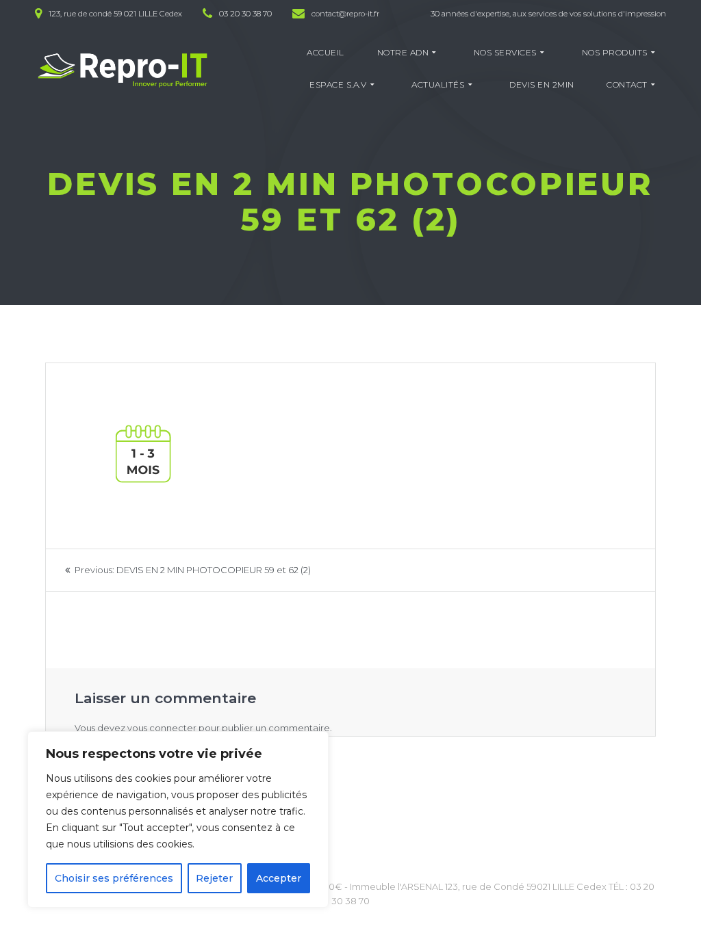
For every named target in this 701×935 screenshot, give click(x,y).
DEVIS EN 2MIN (541, 84)
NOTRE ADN (403, 52)
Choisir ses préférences (114, 878)
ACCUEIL (325, 52)
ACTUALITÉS (437, 84)
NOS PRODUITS (615, 52)
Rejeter (214, 878)
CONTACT (627, 84)
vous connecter (161, 727)
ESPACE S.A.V (337, 84)
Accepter (278, 878)
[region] (178, 819)
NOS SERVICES (505, 52)
